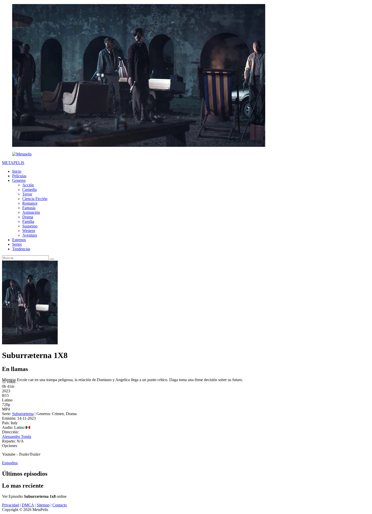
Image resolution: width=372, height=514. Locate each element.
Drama (27, 217)
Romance (29, 203)
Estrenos (19, 240)
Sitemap (43, 505)
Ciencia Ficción (34, 199)
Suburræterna (23, 414)
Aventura (29, 235)
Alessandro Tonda (16, 436)
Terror (27, 194)
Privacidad (10, 505)
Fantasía (28, 208)
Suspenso (29, 226)
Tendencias (21, 249)
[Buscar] (52, 259)
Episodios (10, 463)
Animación (31, 212)
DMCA (28, 505)
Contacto (59, 505)
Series (17, 244)
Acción (28, 185)
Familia (28, 221)
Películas (19, 176)
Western (28, 230)
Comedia (29, 189)
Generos (19, 180)
